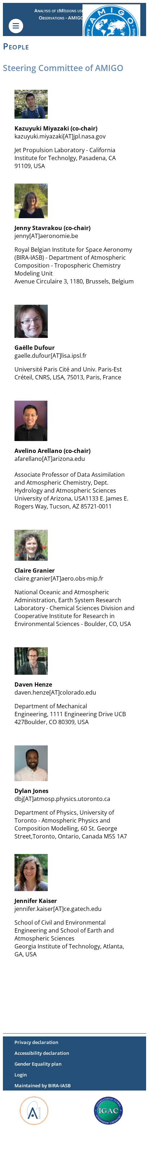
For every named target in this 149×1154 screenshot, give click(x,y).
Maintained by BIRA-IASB (42, 1085)
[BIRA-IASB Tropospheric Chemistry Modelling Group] (34, 1110)
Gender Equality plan (37, 1064)
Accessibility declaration (41, 1053)
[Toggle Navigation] (15, 26)
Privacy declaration (36, 1042)
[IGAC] (108, 1110)
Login (20, 1074)
